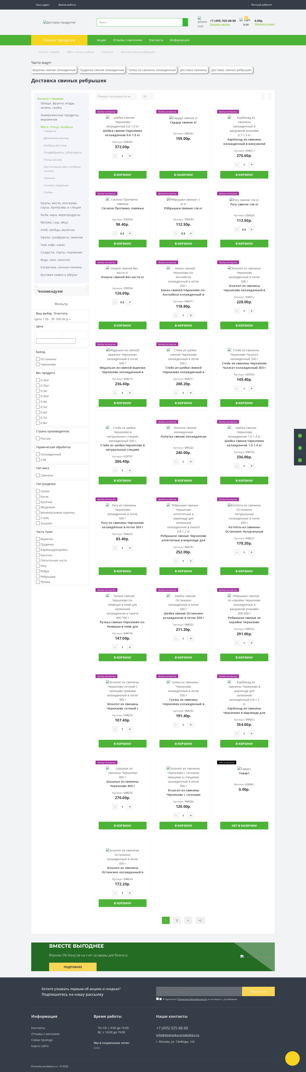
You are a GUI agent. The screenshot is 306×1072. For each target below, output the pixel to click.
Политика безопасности (192, 999)
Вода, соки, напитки (55, 260)
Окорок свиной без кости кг (122, 277)
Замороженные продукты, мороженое (60, 117)
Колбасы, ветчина (55, 145)
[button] (67, 5)
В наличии (183, 175)
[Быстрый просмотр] (145, 275)
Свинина (107, 52)
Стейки (48, 192)
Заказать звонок (220, 24)
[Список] (263, 96)
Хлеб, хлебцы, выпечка (58, 230)
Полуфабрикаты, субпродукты (62, 152)
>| (200, 920)
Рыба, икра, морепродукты (60, 215)
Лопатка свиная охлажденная (183, 436)
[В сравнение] (145, 269)
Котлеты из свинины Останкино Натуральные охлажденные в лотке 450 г (244, 531)
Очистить (60, 313)
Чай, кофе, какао (53, 245)
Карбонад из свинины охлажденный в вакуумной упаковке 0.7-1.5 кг (244, 143)
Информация (179, 40)
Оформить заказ (265, 24)
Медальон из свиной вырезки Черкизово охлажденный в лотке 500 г (123, 372)
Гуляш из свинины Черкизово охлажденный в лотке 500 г (183, 704)
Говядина (50, 131)
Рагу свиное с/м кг (244, 204)
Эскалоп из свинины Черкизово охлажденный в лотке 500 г (244, 290)
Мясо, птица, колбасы (80, 52)
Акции (101, 40)
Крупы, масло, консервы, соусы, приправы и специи (61, 205)
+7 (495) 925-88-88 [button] (172, 1028)
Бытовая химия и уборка (59, 275)
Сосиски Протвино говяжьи (123, 208)
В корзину (122, 175)
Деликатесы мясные (56, 138)
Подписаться (258, 991)
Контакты (156, 40)
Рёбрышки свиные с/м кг (183, 208)
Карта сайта (40, 1046)
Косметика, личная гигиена (61, 267)
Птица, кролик (53, 160)
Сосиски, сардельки (56, 185)
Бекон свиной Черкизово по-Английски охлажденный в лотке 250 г (183, 294)
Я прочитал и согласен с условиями (200, 999)
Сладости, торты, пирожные (61, 252)
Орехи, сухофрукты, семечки (62, 237)
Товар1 (244, 773)
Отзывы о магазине (127, 40)
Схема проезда (42, 1040)
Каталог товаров (49, 52)
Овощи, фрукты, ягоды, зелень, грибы (58, 105)
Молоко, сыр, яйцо (54, 222)
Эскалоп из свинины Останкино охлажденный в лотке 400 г (122, 872)
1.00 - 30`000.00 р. (57, 319)
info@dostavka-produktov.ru (177, 1035)
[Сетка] (270, 96)
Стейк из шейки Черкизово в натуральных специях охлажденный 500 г (122, 449)
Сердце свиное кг (183, 122)
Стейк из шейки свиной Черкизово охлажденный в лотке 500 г (183, 372)
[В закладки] (145, 263)
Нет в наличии (244, 826)
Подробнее (73, 967)
